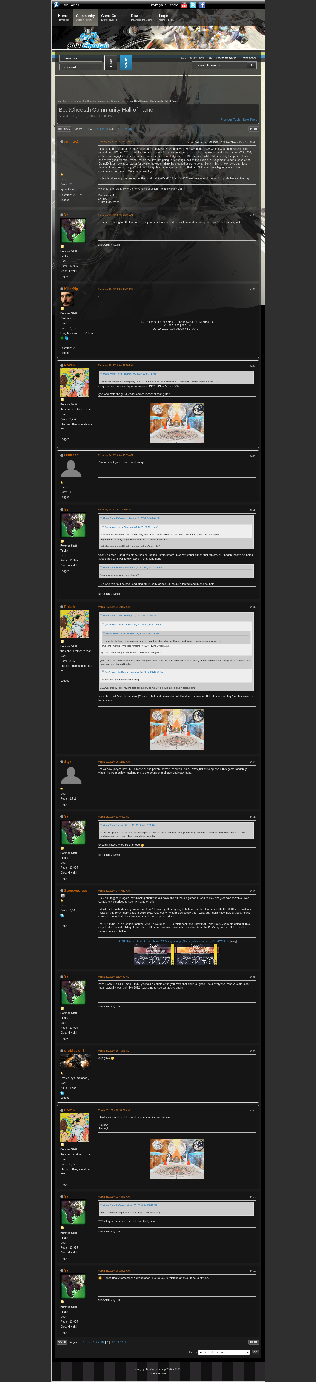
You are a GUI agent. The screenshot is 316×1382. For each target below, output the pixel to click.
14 (125, 128)
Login (166, 17)
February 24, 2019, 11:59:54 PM (115, 509)
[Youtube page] (62, 920)
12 (117, 128)
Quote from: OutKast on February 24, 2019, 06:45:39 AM (132, 567)
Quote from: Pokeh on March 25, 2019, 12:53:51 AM (130, 1205)
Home (63, 17)
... (92, 128)
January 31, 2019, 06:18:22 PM (115, 141)
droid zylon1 (74, 1050)
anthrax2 (71, 141)
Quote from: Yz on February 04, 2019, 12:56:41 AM (129, 374)
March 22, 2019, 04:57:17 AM (114, 890)
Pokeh (69, 365)
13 (121, 128)
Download (141, 17)
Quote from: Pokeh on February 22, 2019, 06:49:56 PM (131, 518)
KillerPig (71, 289)
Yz (66, 215)
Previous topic (231, 119)
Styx (68, 762)
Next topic (250, 119)
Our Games (70, 4)
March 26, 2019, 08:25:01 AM (114, 1270)
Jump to (193, 1352)
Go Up (62, 1342)
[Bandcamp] (62, 434)
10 (106, 128)
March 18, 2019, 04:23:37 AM (114, 607)
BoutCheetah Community (95, 101)
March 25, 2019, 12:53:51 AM (114, 1110)
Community (85, 17)
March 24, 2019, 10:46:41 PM (113, 1050)
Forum (76, 101)
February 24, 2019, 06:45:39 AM (115, 455)
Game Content (113, 17)
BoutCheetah (63, 101)
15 (130, 128)
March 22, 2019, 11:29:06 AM (113, 976)
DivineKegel (248, 58)
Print (253, 129)
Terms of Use (158, 1373)
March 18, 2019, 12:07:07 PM (113, 816)
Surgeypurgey (76, 890)
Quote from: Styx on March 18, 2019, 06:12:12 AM (129, 825)
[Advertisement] (158, 87)
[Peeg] (62, 343)
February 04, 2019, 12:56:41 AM (115, 215)
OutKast (71, 455)
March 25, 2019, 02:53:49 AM (114, 1196)
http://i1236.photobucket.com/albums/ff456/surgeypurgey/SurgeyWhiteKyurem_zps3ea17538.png (173, 941)
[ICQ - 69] (62, 338)
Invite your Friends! (164, 4)
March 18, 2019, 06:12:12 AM (114, 762)
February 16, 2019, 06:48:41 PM (115, 289)
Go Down (64, 129)
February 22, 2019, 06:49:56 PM (115, 365)
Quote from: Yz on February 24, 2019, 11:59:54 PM (129, 615)
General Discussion (121, 101)
